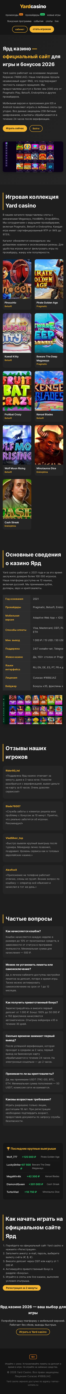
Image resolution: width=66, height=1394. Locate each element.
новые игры (53, 15)
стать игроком (42, 29)
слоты (49, 21)
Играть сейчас (15, 128)
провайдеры (32, 15)
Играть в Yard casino (33, 1331)
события (38, 21)
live (57, 21)
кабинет (19, 29)
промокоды (12, 15)
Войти (36, 128)
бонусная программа (19, 21)
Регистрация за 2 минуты (21, 1287)
